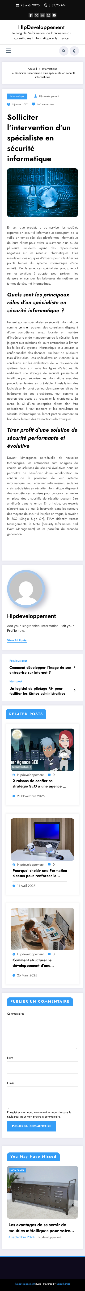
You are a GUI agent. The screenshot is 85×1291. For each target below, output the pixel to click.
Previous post (18, 660)
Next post (15, 681)
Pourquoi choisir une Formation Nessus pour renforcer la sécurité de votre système (40, 873)
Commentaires (15, 1014)
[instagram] (48, 15)
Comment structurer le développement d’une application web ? (32, 963)
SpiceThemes (63, 1270)
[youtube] (54, 15)
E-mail (10, 1083)
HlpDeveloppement (41, 27)
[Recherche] (63, 50)
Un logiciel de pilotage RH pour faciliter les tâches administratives (37, 691)
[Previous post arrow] (74, 667)
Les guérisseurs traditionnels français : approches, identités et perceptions (46, 1214)
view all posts (17, 640)
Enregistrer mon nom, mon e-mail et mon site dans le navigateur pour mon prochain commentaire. (39, 1114)
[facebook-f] (31, 15)
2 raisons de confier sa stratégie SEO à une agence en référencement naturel (40, 783)
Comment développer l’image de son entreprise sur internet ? (40, 670)
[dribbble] (42, 15)
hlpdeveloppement (49, 96)
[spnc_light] (74, 51)
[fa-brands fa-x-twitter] (36, 15)
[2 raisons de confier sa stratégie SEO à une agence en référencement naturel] (42, 749)
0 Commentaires (45, 104)
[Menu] (8, 51)
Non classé (23, 1170)
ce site (23, 327)
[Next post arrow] (74, 690)
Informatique (17, 96)
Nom (10, 1058)
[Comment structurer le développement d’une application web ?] (42, 929)
